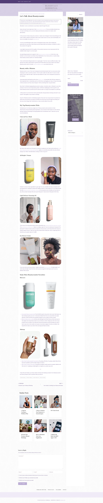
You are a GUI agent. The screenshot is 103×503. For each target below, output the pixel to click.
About (19, 1)
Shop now (75, 119)
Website (51, 472)
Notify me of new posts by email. (26, 480)
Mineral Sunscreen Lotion (28, 319)
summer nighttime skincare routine (53, 225)
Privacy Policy (51, 489)
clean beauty (22, 377)
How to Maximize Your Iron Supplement (40, 436)
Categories (70, 130)
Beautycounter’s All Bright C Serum (31, 190)
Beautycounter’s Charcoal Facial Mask (31, 150)
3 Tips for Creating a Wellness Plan (24, 412)
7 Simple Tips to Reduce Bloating (25, 384)
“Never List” (41, 79)
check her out (36, 39)
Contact (65, 489)
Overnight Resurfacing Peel (28, 314)
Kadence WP (62, 500)
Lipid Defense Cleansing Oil (27, 227)
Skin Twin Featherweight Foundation (30, 361)
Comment (21, 456)
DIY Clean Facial (55, 410)
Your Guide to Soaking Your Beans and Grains (53, 384)
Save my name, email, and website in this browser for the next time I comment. (33, 475)
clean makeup (29, 377)
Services (26, 1)
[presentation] (25, 401)
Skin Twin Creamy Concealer (28, 364)
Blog (22, 1)
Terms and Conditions (41, 489)
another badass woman (39, 64)
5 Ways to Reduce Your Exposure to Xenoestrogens (40, 412)
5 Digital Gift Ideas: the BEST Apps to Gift (54, 436)
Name (20, 472)
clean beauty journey (41, 29)
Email (35, 472)
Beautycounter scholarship (44, 54)
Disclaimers (58, 489)
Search (80, 14)
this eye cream (47, 267)
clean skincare (36, 377)
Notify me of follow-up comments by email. (28, 477)
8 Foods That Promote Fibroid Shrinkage (25, 436)
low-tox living (42, 377)
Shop (30, 1)
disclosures (43, 23)
